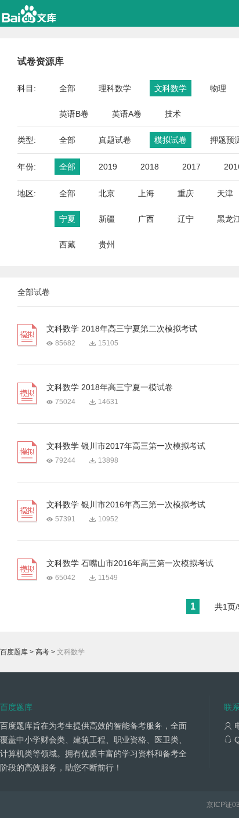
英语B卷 (74, 113)
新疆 (107, 219)
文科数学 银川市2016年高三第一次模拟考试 (125, 504)
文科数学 (170, 88)
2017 (191, 166)
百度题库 (14, 652)
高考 (42, 652)
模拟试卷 (170, 140)
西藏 (67, 244)
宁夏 (67, 219)
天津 (225, 193)
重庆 (186, 193)
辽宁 (186, 219)
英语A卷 (127, 113)
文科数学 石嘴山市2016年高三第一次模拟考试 (129, 563)
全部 (67, 88)
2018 (149, 166)
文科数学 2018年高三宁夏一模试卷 (109, 387)
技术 (173, 113)
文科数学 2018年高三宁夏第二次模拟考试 (121, 328)
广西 (146, 219)
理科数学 (115, 88)
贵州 (107, 244)
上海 (146, 193)
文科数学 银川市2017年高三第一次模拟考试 (125, 446)
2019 (108, 166)
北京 (107, 193)
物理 (218, 88)
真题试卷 (115, 140)
